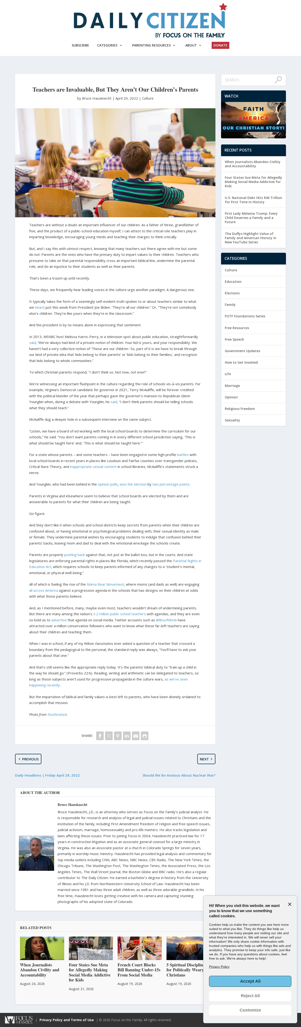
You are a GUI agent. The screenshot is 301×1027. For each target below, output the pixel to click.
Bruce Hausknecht (72, 804)
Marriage (232, 385)
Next (204, 759)
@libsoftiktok (166, 620)
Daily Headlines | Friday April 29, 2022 (47, 775)
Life (228, 374)
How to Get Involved (241, 362)
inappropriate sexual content (93, 466)
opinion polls (108, 484)
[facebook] (100, 735)
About (191, 45)
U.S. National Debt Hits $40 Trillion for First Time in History (253, 199)
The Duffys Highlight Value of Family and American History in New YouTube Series (250, 237)
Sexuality (232, 420)
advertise (59, 620)
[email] (135, 735)
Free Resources (237, 328)
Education (233, 281)
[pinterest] (118, 735)
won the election (133, 484)
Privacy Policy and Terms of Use (67, 1020)
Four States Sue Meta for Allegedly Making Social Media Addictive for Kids (253, 181)
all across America (43, 590)
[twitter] (109, 735)
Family (230, 304)
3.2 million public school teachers (119, 613)
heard (39, 307)
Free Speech (234, 339)
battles (183, 454)
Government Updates (242, 351)
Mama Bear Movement (105, 584)
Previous (30, 759)
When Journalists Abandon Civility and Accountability (253, 163)
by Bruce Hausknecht (94, 98)
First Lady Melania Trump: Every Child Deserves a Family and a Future (251, 217)
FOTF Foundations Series (245, 316)
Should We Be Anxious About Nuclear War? (179, 775)
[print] (144, 735)
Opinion (231, 397)
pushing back (74, 554)
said (32, 342)
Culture (148, 98)
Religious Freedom (240, 408)
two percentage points (171, 484)
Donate (220, 45)
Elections (232, 293)
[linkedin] (127, 735)
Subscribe (80, 45)
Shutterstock (57, 714)
